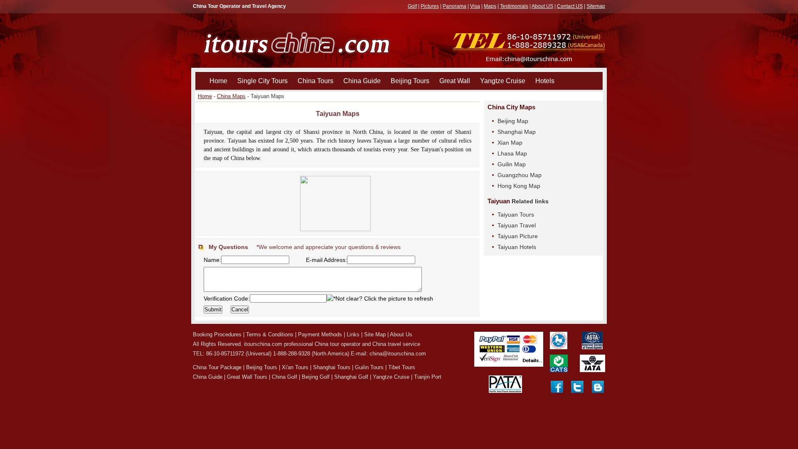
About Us (401, 334)
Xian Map (510, 142)
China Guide (362, 80)
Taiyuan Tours (516, 214)
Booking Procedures (217, 334)
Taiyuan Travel (517, 225)
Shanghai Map (517, 131)
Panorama (454, 6)
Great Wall (454, 80)
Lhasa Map (512, 153)
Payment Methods (320, 334)
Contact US (570, 6)
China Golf (284, 377)
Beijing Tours (410, 80)
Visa (475, 6)
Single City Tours (262, 80)
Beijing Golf (316, 377)
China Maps (231, 96)
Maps (490, 6)
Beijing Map (513, 121)
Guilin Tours (369, 367)
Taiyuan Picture (518, 236)
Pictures (430, 6)
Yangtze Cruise (502, 80)
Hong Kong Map (519, 186)
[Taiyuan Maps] (337, 180)
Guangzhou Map (520, 175)
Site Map (375, 334)
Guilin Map (512, 164)
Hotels (544, 80)
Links (353, 334)
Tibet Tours (401, 367)
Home (218, 80)
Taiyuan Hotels (517, 247)
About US (542, 6)
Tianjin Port (427, 377)
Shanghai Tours (331, 367)
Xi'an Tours (295, 367)
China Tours (315, 80)
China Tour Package (217, 367)
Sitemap (595, 6)
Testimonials (514, 6)
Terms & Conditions (269, 334)
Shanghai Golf (351, 377)
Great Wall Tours (247, 377)
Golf (412, 6)
